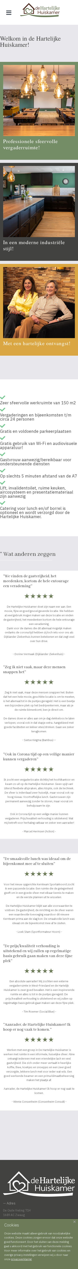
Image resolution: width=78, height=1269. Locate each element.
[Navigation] (9, 12)
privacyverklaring (21, 1259)
